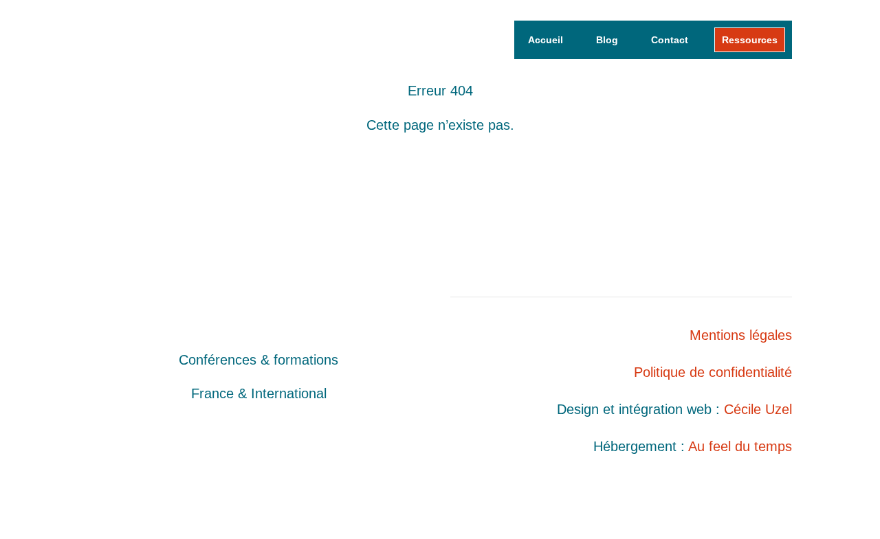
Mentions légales (741, 335)
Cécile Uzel (758, 409)
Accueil (545, 39)
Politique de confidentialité (713, 372)
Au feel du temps (740, 446)
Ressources (750, 39)
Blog (607, 39)
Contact (669, 39)
